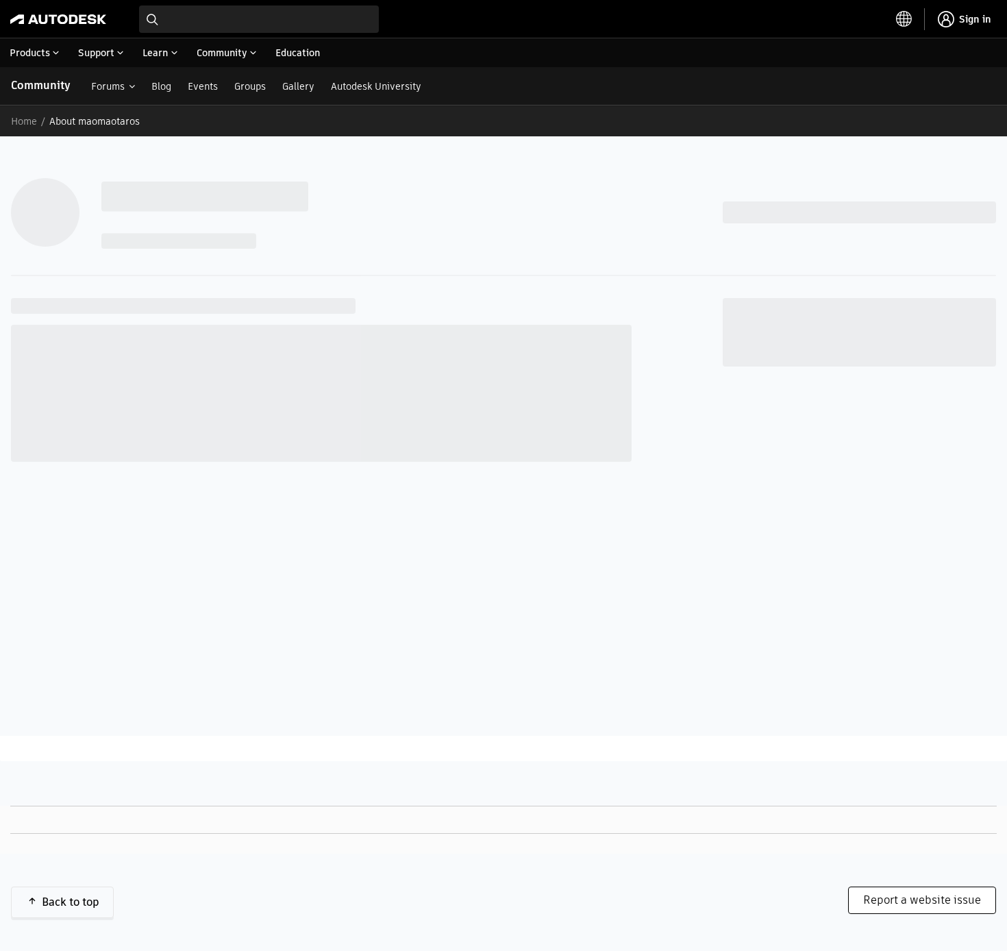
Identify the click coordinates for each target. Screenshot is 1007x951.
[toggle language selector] (904, 19)
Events (203, 86)
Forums (108, 86)
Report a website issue (922, 900)
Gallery (298, 86)
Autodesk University (376, 86)
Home (24, 121)
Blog (161, 86)
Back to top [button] (70, 902)
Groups (250, 86)
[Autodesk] (58, 19)
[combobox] (259, 19)
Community (41, 85)
